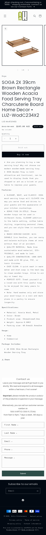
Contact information (32, 523)
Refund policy (36, 516)
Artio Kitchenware (19, 516)
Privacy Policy (11, 530)
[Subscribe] (37, 491)
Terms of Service (27, 530)
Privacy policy (15, 520)
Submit (23, 473)
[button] (5, 16)
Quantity (6, 134)
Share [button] (7, 360)
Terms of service (32, 520)
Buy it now (23, 155)
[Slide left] (17, 70)
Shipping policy (14, 523)
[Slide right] (28, 70)
